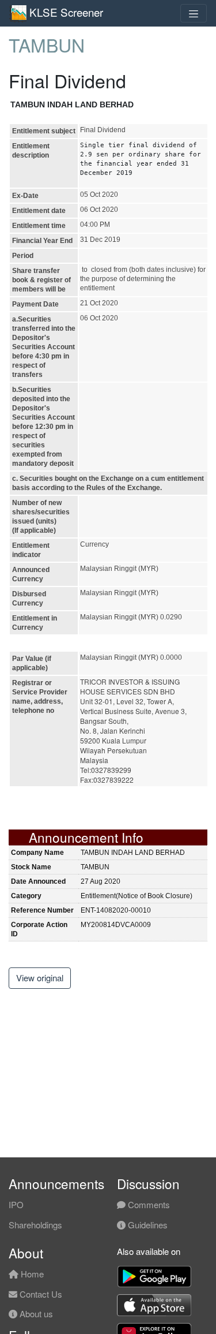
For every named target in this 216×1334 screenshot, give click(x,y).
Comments (148, 1204)
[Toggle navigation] (193, 13)
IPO (16, 1204)
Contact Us (39, 1294)
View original (39, 977)
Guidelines (147, 1225)
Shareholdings (35, 1225)
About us (35, 1313)
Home (31, 1274)
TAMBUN (47, 44)
